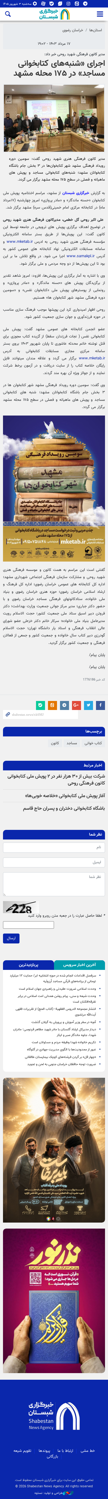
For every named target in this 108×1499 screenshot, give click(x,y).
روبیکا (35, 5)
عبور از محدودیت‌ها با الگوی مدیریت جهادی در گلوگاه (61, 1049)
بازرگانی (52, 1457)
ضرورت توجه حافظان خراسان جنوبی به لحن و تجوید (61, 1064)
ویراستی (60, 5)
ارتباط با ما (65, 1451)
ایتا (77, 5)
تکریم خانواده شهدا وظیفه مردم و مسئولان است (64, 1042)
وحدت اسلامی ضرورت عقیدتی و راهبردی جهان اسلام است (57, 989)
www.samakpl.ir (80, 256)
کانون (55, 743)
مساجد (72, 743)
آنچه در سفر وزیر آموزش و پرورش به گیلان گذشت (64, 1022)
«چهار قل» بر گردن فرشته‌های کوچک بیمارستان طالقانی (60, 1057)
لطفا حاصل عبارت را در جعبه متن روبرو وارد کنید (66, 916)
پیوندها (44, 1451)
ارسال (11, 938)
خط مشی (88, 1451)
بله (51, 5)
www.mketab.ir (20, 242)
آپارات (43, 5)
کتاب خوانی (93, 743)
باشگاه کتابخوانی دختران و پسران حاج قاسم (64, 808)
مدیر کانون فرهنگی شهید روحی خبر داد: (74, 54)
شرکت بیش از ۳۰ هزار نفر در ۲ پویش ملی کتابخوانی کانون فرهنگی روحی (56, 780)
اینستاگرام (68, 5)
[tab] (79, 965)
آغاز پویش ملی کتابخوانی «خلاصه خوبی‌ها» (65, 796)
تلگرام (85, 5)
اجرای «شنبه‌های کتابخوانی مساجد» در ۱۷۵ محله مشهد (59, 69)
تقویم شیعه (22, 1451)
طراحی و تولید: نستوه (48, 1493)
